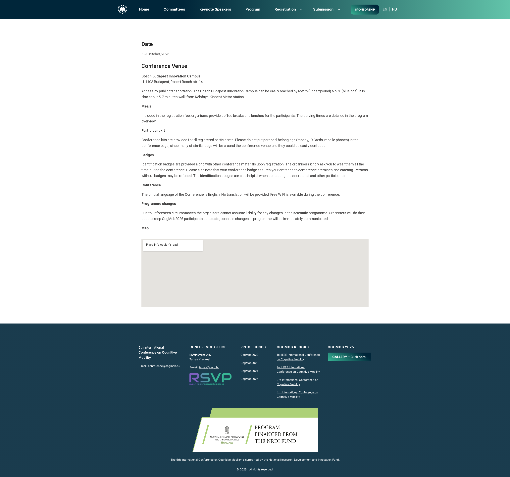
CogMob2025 (249, 378)
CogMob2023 (249, 363)
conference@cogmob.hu (164, 366)
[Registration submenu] (301, 9)
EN (384, 9)
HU (394, 9)
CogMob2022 (249, 354)
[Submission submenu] (339, 9)
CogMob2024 (249, 370)
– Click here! (349, 357)
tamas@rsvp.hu (209, 367)
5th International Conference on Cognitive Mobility (157, 352)
